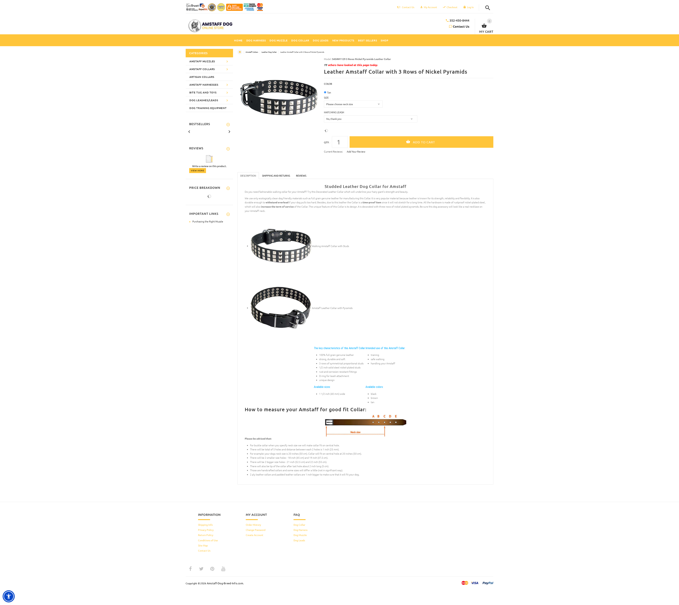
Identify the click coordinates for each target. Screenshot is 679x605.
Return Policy (205, 535)
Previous (189, 131)
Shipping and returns (276, 175)
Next (229, 131)
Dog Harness (300, 529)
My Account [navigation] (430, 7)
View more (197, 170)
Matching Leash (334, 112)
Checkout (452, 7)
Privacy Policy (206, 529)
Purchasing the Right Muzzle (207, 221)
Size (326, 97)
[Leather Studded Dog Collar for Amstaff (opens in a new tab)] (281, 246)
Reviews (301, 175)
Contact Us (461, 26)
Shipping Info (205, 524)
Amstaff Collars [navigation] (252, 52)
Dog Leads (299, 540)
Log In (470, 7)
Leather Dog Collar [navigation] (269, 52)
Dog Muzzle (300, 535)
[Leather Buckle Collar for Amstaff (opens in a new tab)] (281, 307)
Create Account (254, 535)
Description (248, 175)
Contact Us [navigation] (408, 7)
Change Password (255, 529)
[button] (487, 8)
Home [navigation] (239, 52)
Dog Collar (299, 524)
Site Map (203, 545)
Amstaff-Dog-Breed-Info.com (225, 583)
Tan (329, 92)
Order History (253, 524)
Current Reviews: (333, 151)
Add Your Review (356, 151)
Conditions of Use (208, 540)
